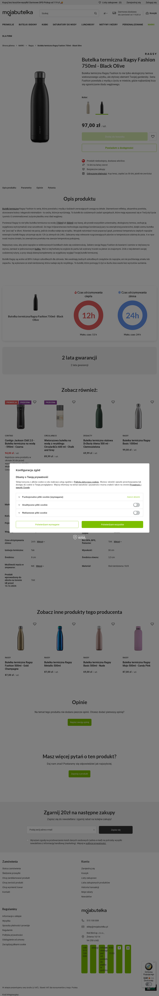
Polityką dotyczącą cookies (86, 482)
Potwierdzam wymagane (47, 524)
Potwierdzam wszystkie (112, 524)
